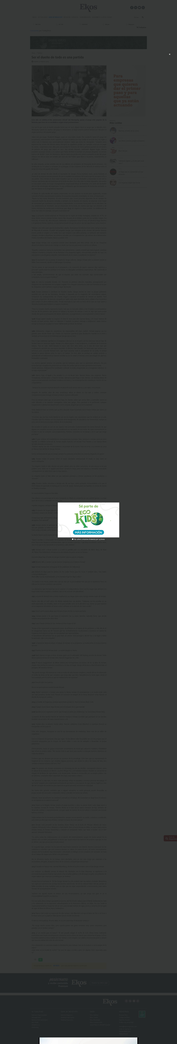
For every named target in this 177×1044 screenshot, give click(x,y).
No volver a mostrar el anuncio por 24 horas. (89, 539)
